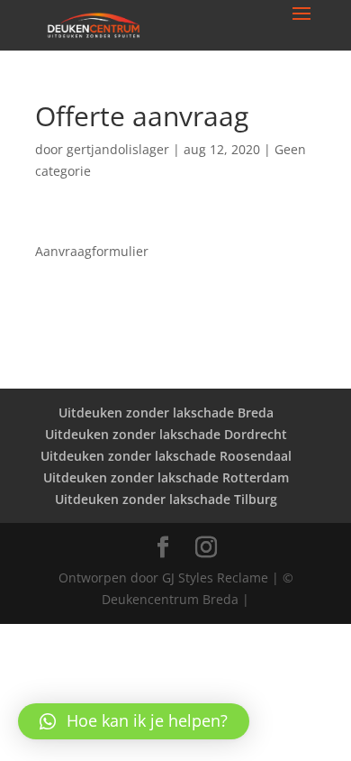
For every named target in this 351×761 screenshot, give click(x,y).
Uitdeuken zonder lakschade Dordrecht (166, 434)
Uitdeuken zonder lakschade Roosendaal (166, 455)
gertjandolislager (118, 149)
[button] (133, 721)
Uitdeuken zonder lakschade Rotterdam (166, 477)
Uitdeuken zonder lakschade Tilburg (166, 499)
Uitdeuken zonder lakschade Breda (166, 412)
